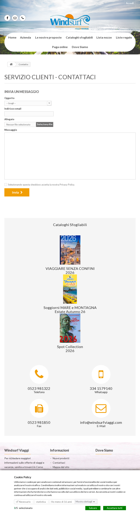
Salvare (93, 507)
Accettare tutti (114, 507)
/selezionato (23, 507)
